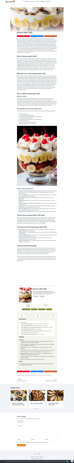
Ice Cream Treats (41, 375)
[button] (53, 322)
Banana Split (27, 375)
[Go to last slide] (12, 399)
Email (33, 439)
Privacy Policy (35, 458)
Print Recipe (35, 296)
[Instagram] (39, 454)
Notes (53, 317)
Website (46, 439)
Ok (67, 461)
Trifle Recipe (48, 375)
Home (41, 456)
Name (19, 439)
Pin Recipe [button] (42, 296)
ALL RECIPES (26, 1)
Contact (37, 456)
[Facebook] (34, 454)
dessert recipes (34, 375)
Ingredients (22, 317)
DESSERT (32, 1)
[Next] (62, 399)
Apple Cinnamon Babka (36, 403)
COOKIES (37, 1)
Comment (20, 425)
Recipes (40, 458)
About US (48, 1)
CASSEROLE (42, 1)
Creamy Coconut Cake (22, 380)
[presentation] (18, 395)
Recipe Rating (20, 420)
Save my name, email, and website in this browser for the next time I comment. (33, 442)
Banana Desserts (20, 375)
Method (38, 317)
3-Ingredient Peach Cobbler (51, 380)
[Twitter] (37, 454)
